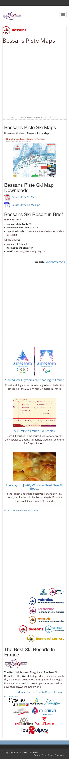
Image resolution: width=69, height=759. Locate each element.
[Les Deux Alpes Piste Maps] (34, 729)
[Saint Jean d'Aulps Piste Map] (52, 701)
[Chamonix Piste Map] (24, 720)
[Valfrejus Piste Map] (46, 601)
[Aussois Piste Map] (46, 620)
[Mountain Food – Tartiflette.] (34, 466)
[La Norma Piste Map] (46, 610)
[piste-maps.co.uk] (12, 15)
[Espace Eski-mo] (43, 592)
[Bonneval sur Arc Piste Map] (45, 638)
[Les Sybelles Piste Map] (19, 701)
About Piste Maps (11, 696)
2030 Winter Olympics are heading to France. (34, 380)
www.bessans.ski (55, 261)
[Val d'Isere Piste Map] (44, 720)
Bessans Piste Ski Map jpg (26, 204)
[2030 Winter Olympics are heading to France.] (34, 361)
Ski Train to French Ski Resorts (34, 431)
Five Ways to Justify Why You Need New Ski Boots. (34, 486)
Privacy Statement (56, 755)
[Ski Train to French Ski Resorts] (34, 412)
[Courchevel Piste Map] (44, 711)
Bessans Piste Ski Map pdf (26, 197)
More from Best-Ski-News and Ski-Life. (21, 510)
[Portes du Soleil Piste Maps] (21, 711)
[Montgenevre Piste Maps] (36, 701)
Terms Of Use (40, 755)
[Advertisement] (34, 80)
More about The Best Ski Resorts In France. (41, 692)
